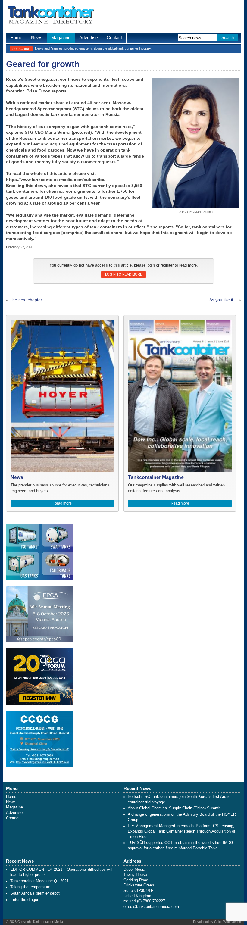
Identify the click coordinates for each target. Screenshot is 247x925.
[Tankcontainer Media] (50, 16)
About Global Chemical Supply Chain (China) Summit (174, 808)
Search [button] (227, 38)
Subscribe (21, 49)
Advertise (88, 37)
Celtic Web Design (227, 921)
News (36, 37)
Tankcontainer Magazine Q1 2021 (39, 881)
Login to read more (123, 274)
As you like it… (223, 299)
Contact (114, 37)
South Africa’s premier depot (35, 893)
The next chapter (26, 299)
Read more (62, 503)
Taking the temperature (30, 887)
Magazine (60, 37)
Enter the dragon (24, 900)
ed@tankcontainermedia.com (153, 907)
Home (16, 37)
